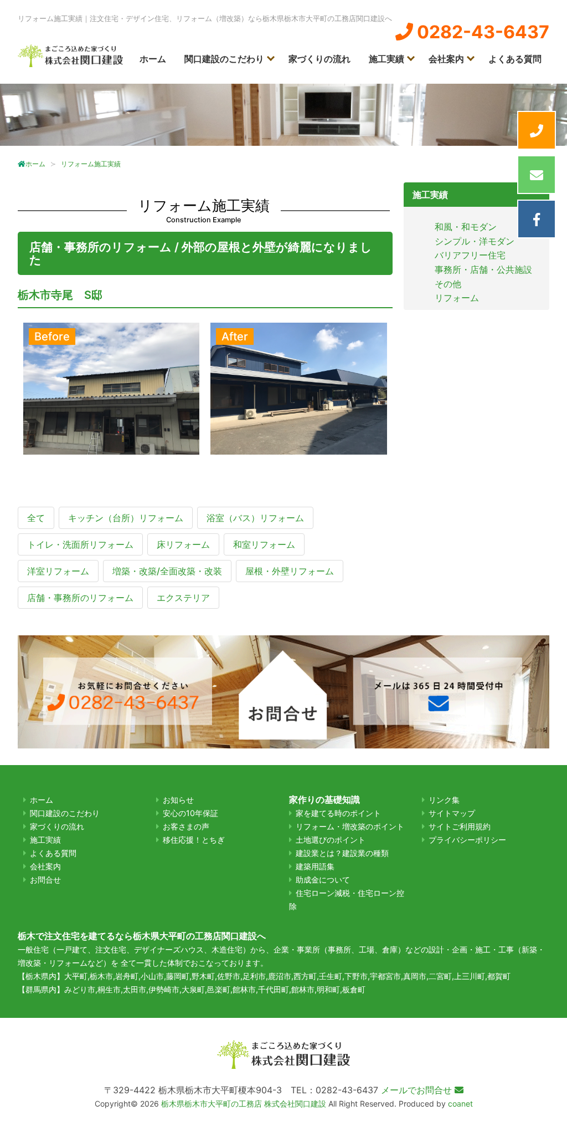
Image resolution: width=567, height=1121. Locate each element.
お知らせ (178, 799)
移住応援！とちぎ (194, 839)
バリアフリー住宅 (470, 255)
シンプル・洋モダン (474, 241)
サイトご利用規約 (460, 826)
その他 (448, 283)
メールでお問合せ (418, 1089)
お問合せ (45, 879)
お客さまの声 (186, 826)
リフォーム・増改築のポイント (350, 826)
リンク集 (444, 799)
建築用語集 (315, 866)
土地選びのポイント (330, 839)
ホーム (153, 58)
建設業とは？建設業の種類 (342, 853)
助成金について (323, 879)
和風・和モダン (466, 226)
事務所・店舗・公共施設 (483, 269)
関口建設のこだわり (224, 58)
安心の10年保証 (190, 813)
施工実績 (386, 58)
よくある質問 (515, 58)
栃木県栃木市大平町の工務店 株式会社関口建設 (243, 1103)
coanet (460, 1103)
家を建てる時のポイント (338, 813)
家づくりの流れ (319, 58)
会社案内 (446, 58)
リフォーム (457, 297)
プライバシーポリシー (467, 839)
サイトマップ (452, 813)
